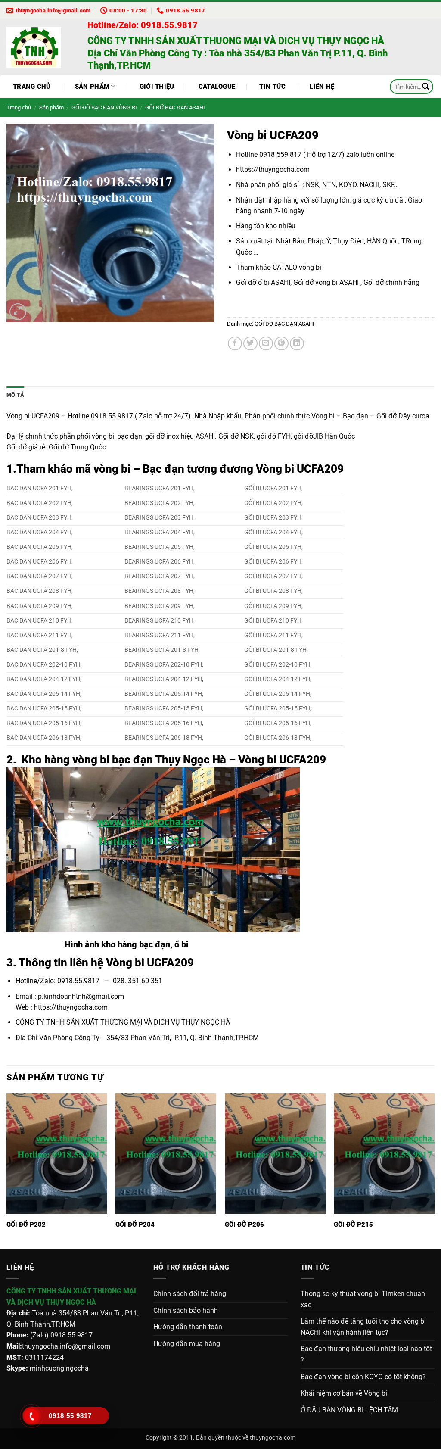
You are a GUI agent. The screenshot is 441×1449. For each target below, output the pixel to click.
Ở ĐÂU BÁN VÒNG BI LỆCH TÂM (349, 1410)
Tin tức (272, 86)
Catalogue (217, 86)
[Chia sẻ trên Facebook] (235, 344)
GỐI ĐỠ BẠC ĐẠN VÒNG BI (104, 107)
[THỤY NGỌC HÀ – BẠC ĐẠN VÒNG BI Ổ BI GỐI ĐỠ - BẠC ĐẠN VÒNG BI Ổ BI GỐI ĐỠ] (40, 47)
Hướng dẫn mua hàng (186, 1344)
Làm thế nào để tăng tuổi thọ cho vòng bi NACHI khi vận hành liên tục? (363, 1327)
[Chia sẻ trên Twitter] (250, 344)
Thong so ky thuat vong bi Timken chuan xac (363, 1299)
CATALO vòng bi (298, 267)
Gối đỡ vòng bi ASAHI (326, 282)
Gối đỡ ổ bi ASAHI (263, 282)
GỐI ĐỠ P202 (26, 1224)
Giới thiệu (157, 86)
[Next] (434, 1170)
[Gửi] (425, 86)
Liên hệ (322, 86)
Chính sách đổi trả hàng (189, 1294)
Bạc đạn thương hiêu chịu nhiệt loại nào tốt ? (366, 1354)
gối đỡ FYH (274, 436)
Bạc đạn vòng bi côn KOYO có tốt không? (363, 1377)
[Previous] (6, 1170)
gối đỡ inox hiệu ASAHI (180, 436)
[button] (17, 311)
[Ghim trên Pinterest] (281, 344)
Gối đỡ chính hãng (390, 282)
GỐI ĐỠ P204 (135, 1224)
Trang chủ (32, 86)
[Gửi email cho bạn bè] (266, 344)
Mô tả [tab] (15, 395)
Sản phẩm (92, 86)
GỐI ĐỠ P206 (244, 1224)
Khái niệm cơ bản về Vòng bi (344, 1393)
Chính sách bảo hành (185, 1310)
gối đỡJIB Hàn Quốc (324, 436)
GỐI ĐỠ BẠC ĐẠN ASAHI (175, 107)
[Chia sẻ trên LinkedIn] (297, 344)
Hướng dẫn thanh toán (187, 1327)
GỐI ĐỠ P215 (353, 1224)
